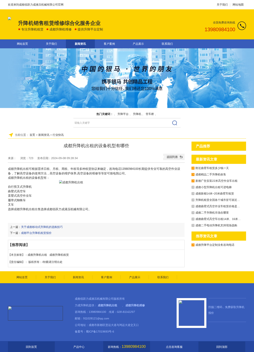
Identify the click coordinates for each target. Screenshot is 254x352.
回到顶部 (221, 346)
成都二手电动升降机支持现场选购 (216, 225)
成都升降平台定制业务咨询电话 (214, 244)
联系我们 (167, 43)
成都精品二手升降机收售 (210, 174)
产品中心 (79, 346)
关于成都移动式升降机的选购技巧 (42, 227)
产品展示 (138, 43)
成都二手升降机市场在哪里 (212, 212)
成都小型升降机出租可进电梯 (213, 187)
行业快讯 (58, 134)
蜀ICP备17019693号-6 (100, 331)
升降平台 (123, 114)
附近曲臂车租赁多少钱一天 (212, 168)
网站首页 (22, 43)
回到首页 (31, 346)
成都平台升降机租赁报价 (36, 232)
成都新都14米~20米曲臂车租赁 (214, 193)
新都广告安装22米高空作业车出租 (216, 180)
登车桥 (150, 114)
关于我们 (222, 4)
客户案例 (109, 43)
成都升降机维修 (135, 305)
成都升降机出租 (24, 209)
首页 (32, 134)
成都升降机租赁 (59, 254)
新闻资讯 (80, 43)
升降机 (137, 114)
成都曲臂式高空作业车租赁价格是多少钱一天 (223, 206)
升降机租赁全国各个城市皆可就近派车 (219, 199)
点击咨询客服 (174, 346)
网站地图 (238, 4)
